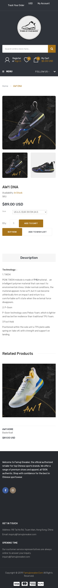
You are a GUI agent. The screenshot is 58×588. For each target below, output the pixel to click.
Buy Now (12, 232)
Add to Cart (31, 223)
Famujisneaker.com (33, 573)
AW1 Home (7, 429)
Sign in (18, 61)
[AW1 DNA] (15, 165)
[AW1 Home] (29, 390)
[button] (5, 395)
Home (5, 86)
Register (17, 58)
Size (4, 211)
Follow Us (41, 71)
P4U (36, 280)
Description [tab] (29, 258)
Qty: (4, 223)
